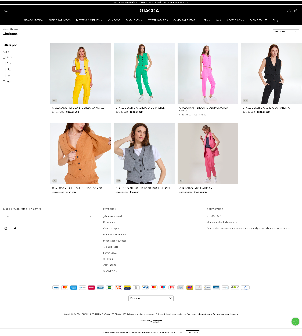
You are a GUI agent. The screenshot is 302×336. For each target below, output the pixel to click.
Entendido (193, 332)
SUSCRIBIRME (173, 54)
